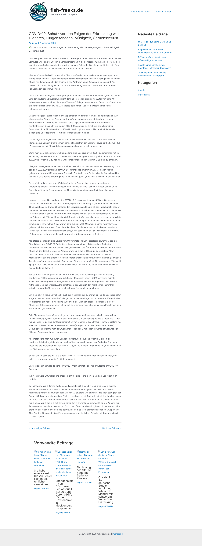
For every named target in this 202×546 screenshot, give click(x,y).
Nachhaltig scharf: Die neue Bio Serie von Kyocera (84, 473)
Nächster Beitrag (111, 428)
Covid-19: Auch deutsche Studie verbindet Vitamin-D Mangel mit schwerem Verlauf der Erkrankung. (106, 490)
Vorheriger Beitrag (39, 428)
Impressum (117, 534)
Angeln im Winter (162, 11)
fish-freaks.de (66, 10)
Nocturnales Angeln (140, 11)
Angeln (32, 43)
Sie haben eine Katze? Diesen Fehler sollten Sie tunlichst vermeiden (43, 477)
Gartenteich (144, 94)
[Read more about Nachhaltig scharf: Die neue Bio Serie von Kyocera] (86, 456)
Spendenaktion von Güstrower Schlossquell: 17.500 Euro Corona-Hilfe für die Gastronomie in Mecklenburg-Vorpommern (65, 494)
